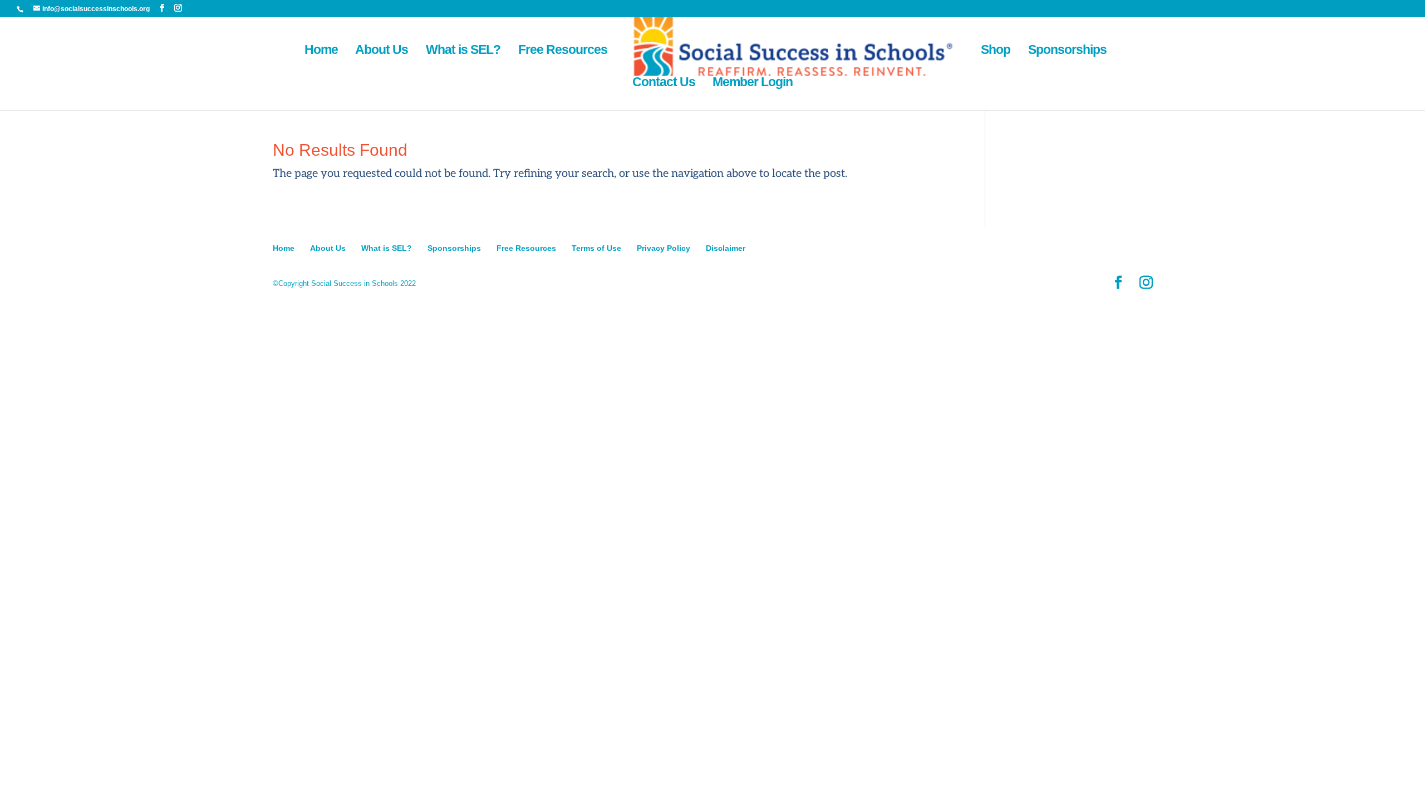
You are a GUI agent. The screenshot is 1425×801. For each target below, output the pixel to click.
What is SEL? (463, 51)
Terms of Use (596, 248)
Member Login (752, 83)
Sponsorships (1067, 51)
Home (321, 51)
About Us (381, 51)
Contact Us (663, 83)
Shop (995, 51)
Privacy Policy (663, 248)
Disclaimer (725, 248)
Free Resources (562, 51)
